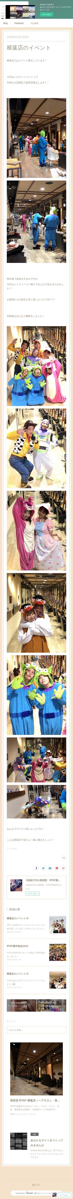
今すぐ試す (46, 14)
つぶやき (34, 23)
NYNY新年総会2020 (17, 946)
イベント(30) (12, 848)
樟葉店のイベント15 (18, 973)
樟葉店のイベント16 (18, 918)
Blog (5, 23)
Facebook (19, 23)
